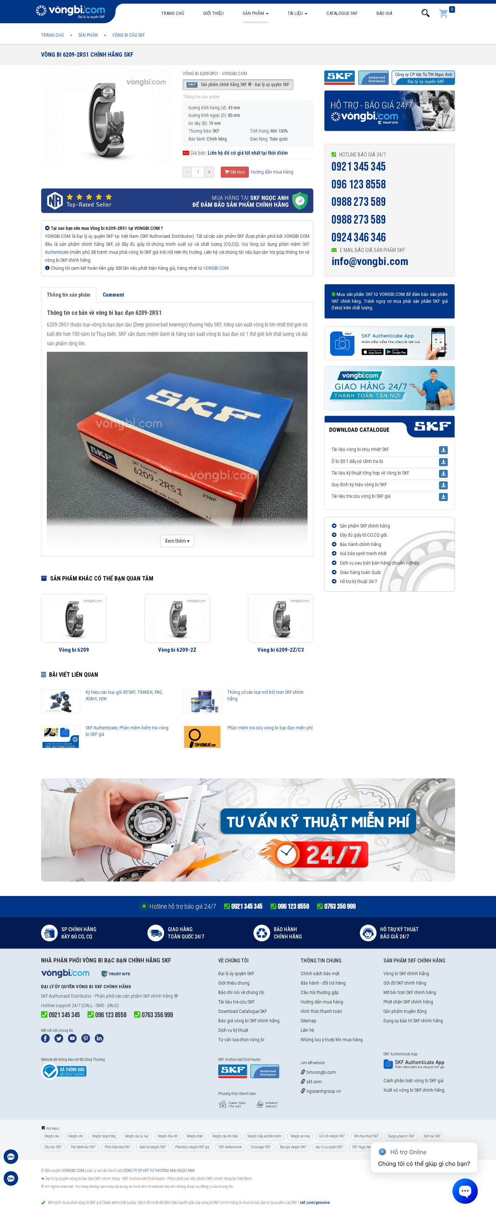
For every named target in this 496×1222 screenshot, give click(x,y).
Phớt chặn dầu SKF (117, 1147)
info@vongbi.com (370, 261)
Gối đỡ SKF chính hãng (404, 983)
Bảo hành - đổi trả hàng (323, 983)
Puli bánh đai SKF (83, 1147)
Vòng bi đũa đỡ (168, 1136)
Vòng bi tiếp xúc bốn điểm (264, 1136)
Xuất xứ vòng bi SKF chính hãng (413, 1090)
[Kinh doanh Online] (11, 1160)
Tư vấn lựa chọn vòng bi (241, 1039)
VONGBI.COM (216, 268)
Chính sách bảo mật (320, 973)
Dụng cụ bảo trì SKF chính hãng (413, 1020)
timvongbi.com (320, 1072)
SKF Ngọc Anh (361, 1147)
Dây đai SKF (53, 1147)
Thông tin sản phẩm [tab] (68, 295)
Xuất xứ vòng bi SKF (152, 1147)
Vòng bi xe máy (300, 1136)
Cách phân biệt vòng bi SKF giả (413, 1080)
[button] (425, 13)
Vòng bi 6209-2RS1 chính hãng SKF (87, 54)
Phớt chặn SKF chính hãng (408, 1002)
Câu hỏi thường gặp (320, 992)
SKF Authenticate (230, 1147)
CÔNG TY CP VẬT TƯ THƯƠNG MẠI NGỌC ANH (159, 1170)
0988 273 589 (359, 202)
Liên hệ (307, 1030)
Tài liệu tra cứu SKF (236, 1002)
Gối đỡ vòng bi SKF (332, 1136)
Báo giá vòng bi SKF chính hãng (249, 1020)
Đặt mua (237, 172)
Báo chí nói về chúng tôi (241, 992)
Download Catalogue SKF (242, 1011)
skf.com (313, 1081)
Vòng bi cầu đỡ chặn (225, 1136)
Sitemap (308, 1020)
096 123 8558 (359, 184)
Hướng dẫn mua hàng (271, 172)
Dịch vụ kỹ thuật (233, 1030)
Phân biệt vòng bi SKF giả (192, 1147)
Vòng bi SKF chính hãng (406, 973)
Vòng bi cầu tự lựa (137, 1136)
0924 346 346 (359, 237)
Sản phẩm (254, 13)
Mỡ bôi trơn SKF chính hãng (409, 992)
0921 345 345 (359, 166)
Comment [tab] (113, 295)
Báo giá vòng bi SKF (293, 1147)
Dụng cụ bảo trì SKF (401, 1136)
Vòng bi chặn (195, 1136)
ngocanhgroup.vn (323, 1091)
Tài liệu (296, 13)
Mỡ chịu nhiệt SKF (366, 1136)
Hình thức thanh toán (321, 1011)
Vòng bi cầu (51, 1136)
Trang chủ (172, 13)
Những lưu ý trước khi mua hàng (332, 1039)
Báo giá (384, 13)
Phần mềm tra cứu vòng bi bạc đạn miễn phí (270, 727)
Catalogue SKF (342, 13)
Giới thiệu (213, 13)
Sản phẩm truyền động (405, 1011)
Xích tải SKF (432, 1136)
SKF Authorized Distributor (66, 996)
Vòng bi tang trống (103, 1136)
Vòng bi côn (75, 1136)
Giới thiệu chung (233, 983)
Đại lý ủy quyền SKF (236, 973)
